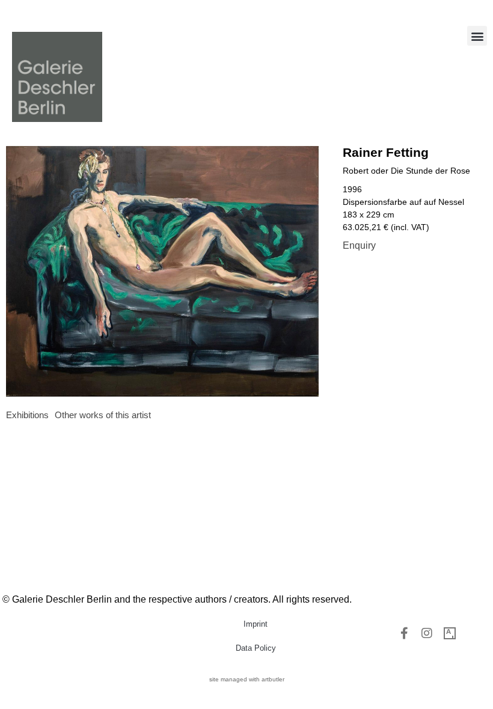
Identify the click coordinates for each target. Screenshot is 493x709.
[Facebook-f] (404, 633)
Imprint (255, 623)
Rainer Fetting (386, 152)
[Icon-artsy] (449, 633)
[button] (477, 36)
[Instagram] (426, 633)
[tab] (27, 415)
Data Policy (256, 648)
